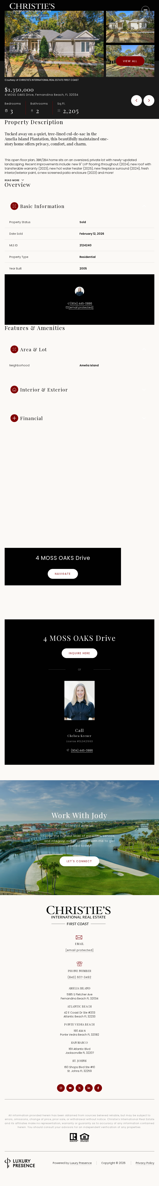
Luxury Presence (81, 1163)
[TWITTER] (79, 1088)
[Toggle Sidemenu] (145, 10)
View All (130, 61)
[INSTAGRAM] (61, 1088)
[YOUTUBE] (70, 1088)
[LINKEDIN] (89, 1088)
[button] (79, 861)
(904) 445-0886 (81, 303)
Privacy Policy (145, 1163)
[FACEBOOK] (98, 1088)
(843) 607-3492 (79, 977)
